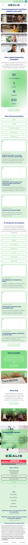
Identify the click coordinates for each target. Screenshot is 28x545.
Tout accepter (5, 542)
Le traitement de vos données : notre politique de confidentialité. (12, 539)
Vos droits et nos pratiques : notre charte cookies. (12, 536)
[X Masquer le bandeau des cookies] (27, 522)
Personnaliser (22, 542)
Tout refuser (14, 542)
